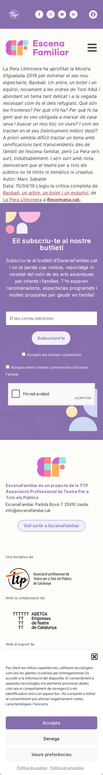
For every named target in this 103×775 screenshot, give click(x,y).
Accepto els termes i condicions (54, 355)
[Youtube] (62, 14)
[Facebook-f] (39, 14)
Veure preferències (51, 754)
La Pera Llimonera (22, 199)
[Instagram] (51, 14)
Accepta (51, 723)
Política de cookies (32, 768)
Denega (51, 738)
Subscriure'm (51, 338)
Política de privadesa (67, 768)
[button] (94, 657)
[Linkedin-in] (74, 14)
